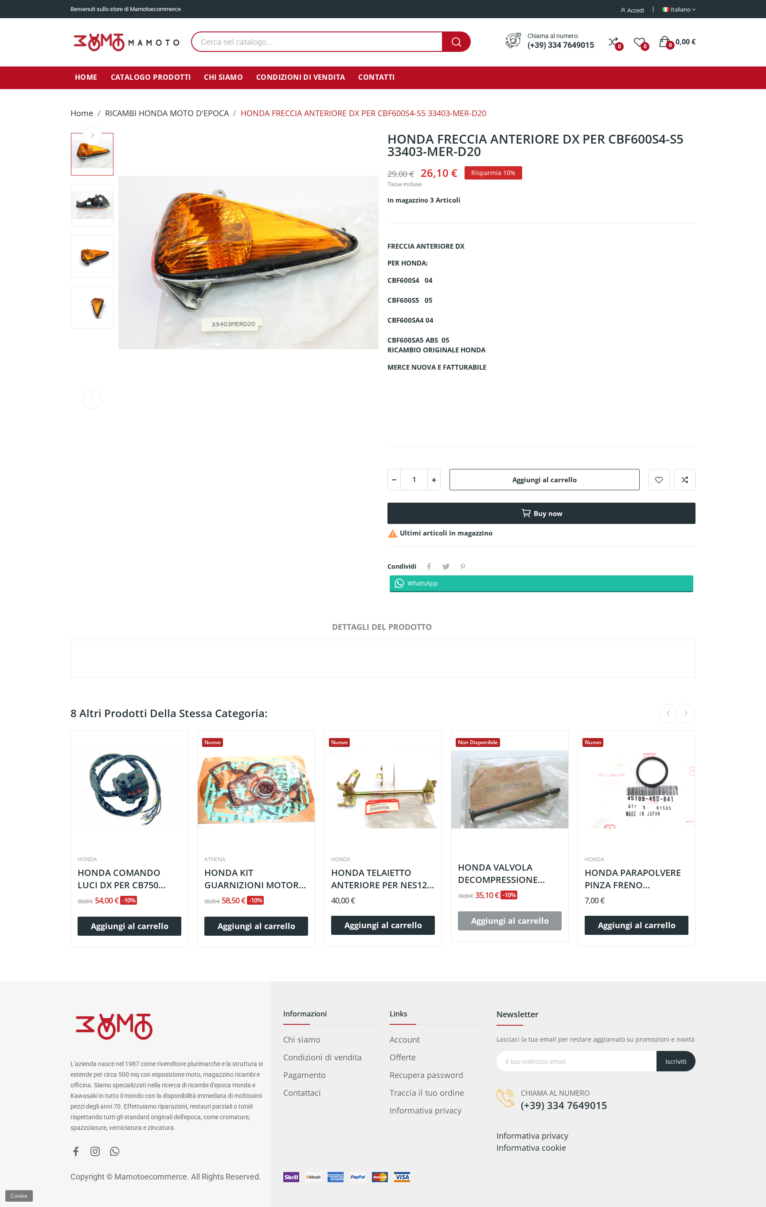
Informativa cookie (531, 1147)
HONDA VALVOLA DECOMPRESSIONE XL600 (498, 873)
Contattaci (302, 1092)
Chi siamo (301, 1039)
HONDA (87, 859)
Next (92, 135)
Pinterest (462, 566)
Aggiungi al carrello (544, 479)
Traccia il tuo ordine (427, 1092)
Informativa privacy (425, 1110)
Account (405, 1039)
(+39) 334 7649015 (561, 45)
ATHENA (215, 859)
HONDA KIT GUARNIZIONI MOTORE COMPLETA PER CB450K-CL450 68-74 (255, 879)
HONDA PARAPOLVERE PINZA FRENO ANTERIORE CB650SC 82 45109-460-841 (634, 879)
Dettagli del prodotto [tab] (382, 626)
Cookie (19, 1195)
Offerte (403, 1057)
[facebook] (75, 1151)
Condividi (429, 566)
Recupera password (426, 1075)
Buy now (548, 513)
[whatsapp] (114, 1151)
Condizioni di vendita (322, 1057)
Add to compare (685, 479)
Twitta (446, 566)
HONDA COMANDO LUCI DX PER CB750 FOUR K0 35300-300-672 (127, 879)
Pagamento (304, 1075)
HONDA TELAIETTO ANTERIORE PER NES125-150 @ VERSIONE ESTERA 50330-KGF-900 (382, 879)
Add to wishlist (659, 479)
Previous (92, 399)
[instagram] (95, 1151)
